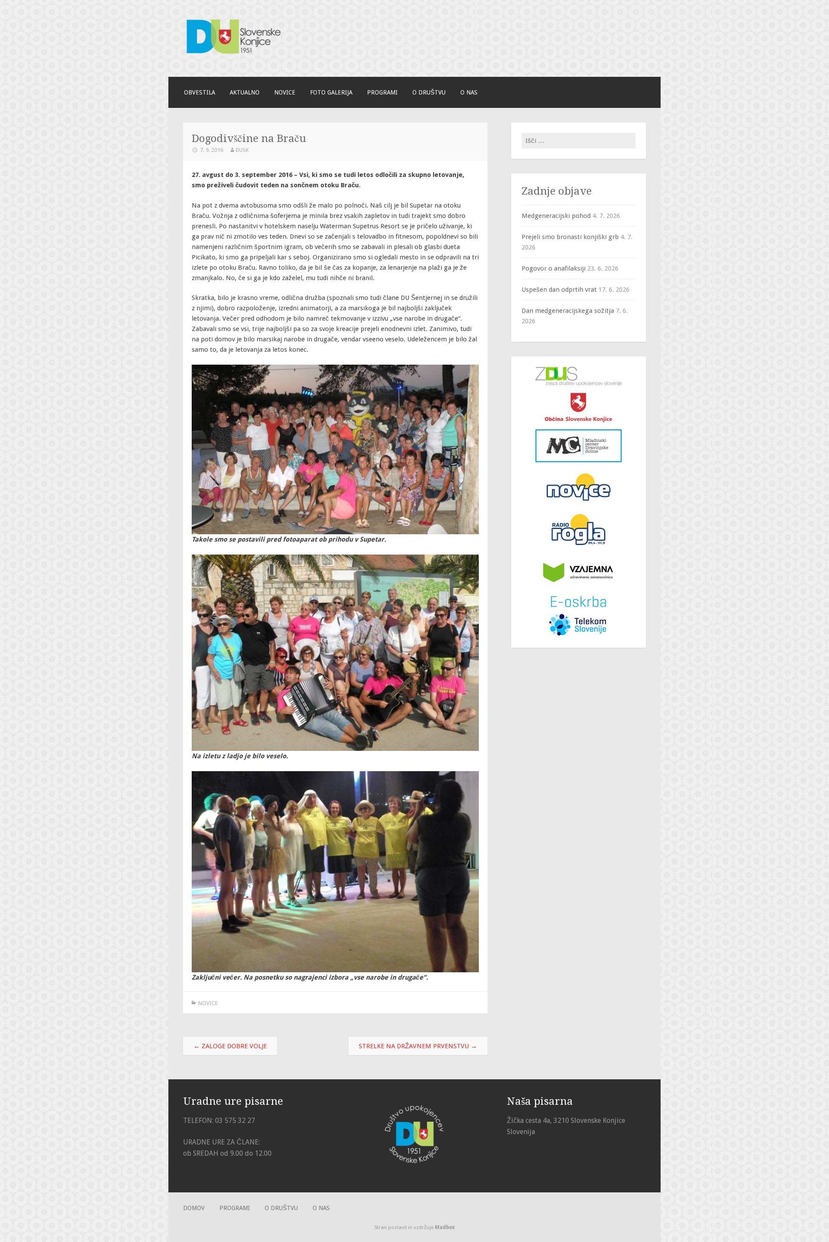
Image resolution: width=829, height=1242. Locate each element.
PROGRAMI (382, 92)
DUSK (242, 150)
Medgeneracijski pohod (556, 216)
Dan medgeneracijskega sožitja (568, 311)
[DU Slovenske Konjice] (248, 57)
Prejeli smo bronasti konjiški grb (570, 237)
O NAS (469, 92)
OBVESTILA (199, 92)
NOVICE (284, 92)
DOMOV (194, 1207)
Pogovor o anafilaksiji (553, 268)
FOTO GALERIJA (331, 92)
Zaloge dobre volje (230, 1046)
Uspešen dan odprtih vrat (559, 289)
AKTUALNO (244, 92)
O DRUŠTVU (429, 92)
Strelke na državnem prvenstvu (418, 1046)
